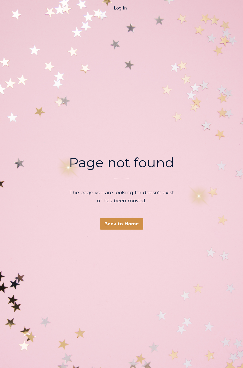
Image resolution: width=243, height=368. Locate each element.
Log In (120, 8)
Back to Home (121, 223)
